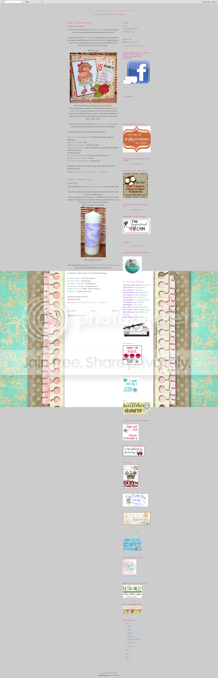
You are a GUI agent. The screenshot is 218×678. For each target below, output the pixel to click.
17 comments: (103, 172)
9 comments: (103, 302)
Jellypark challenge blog (100, 124)
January (130, 646)
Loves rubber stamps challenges (78, 161)
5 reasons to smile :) (76, 26)
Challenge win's (128, 31)
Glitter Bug (139, 290)
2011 (127, 657)
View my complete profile (134, 46)
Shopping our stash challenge (77, 158)
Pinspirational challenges (76, 147)
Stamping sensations (74, 288)
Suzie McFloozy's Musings (109, 10)
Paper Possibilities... (142, 292)
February (131, 636)
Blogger (115, 675)
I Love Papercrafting (141, 300)
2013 (127, 650)
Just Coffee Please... (140, 297)
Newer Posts (71, 311)
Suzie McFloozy (131, 42)
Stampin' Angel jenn (141, 295)
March (130, 633)
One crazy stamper (73, 281)
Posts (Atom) (81, 315)
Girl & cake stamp (88, 37)
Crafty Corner (139, 317)
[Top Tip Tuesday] (137, 532)
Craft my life (71, 291)
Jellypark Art (146, 285)
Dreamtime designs (73, 278)
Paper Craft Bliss (138, 302)
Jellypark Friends (98, 29)
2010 (127, 660)
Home (93, 311)
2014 (127, 623)
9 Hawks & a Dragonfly (140, 307)
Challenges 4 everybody (75, 283)
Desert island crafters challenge (78, 137)
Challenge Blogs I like (130, 29)
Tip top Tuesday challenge (76, 155)
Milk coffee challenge (74, 142)
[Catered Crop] (136, 164)
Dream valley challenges (75, 286)
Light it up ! (72, 182)
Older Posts (115, 311)
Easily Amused (139, 287)
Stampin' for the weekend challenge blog (103, 265)
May (129, 629)
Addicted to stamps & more (76, 145)
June (129, 626)
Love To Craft (137, 305)
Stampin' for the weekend (94, 186)
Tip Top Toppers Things (142, 310)
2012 (127, 654)
